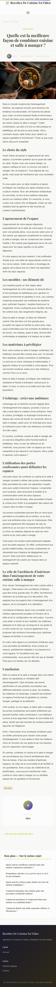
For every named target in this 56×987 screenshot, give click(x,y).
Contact (6, 971)
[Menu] (28, 13)
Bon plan (14, 21)
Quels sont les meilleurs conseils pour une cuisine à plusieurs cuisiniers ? (25, 866)
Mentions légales (10, 966)
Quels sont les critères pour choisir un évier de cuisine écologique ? (27, 883)
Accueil (5, 21)
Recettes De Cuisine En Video (28, 3)
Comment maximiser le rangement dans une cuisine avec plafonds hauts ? (26, 900)
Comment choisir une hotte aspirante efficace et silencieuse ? (27, 909)
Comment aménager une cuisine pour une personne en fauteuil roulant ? (25, 892)
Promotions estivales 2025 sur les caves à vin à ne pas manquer (27, 874)
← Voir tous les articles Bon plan (18, 834)
